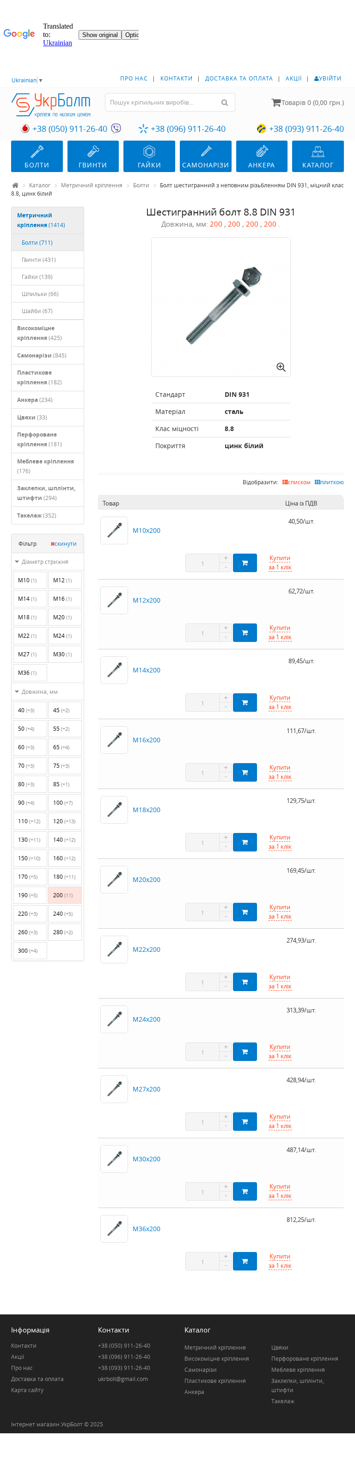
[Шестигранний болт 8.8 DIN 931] (221, 307)
